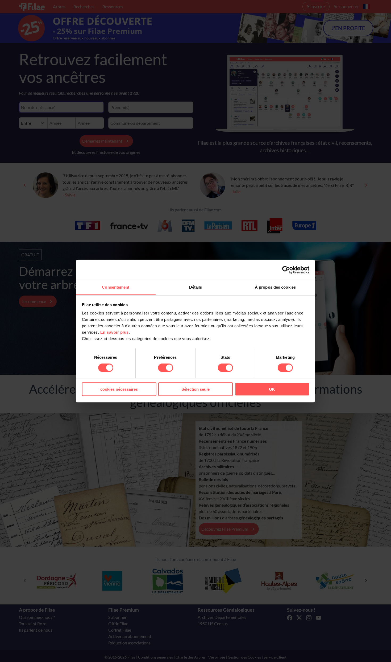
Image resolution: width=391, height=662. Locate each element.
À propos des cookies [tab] (275, 287)
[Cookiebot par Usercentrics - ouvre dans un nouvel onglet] (286, 270)
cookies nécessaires (119, 389)
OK (272, 389)
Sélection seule (195, 389)
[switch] (165, 368)
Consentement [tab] (115, 287)
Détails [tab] (195, 287)
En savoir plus (114, 332)
